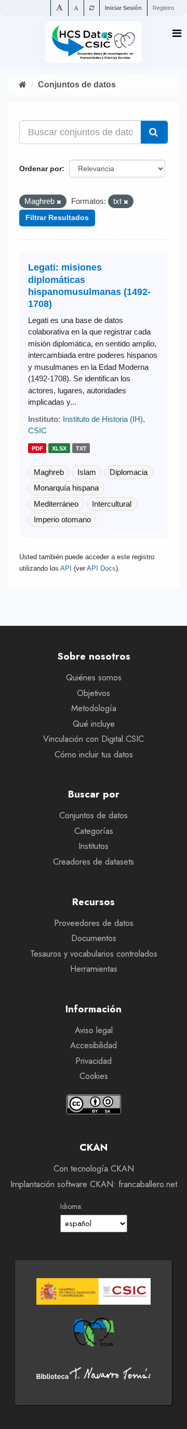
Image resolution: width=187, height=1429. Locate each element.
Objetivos (93, 693)
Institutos (93, 846)
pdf (37, 448)
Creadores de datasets (93, 862)
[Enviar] (154, 132)
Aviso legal (94, 1030)
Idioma (70, 1206)
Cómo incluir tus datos (94, 755)
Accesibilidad (93, 1045)
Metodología (93, 708)
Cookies (93, 1076)
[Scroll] (168, 1411)
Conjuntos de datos (77, 84)
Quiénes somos (94, 678)
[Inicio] (22, 84)
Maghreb (49, 472)
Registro (163, 8)
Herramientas (93, 969)
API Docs (101, 568)
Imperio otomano (62, 519)
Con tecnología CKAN (94, 1169)
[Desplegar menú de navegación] (177, 33)
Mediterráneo (56, 503)
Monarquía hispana (66, 487)
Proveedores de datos (93, 923)
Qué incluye (94, 724)
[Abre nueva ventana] (93, 1291)
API (66, 568)
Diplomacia (129, 472)
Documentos (93, 938)
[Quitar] (59, 202)
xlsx (59, 448)
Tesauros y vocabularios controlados (93, 954)
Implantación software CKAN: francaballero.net (93, 1184)
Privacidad (93, 1061)
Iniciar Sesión (123, 8)
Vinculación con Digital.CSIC (93, 739)
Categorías (93, 831)
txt (81, 448)
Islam (86, 472)
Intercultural (111, 503)
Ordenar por (40, 168)
